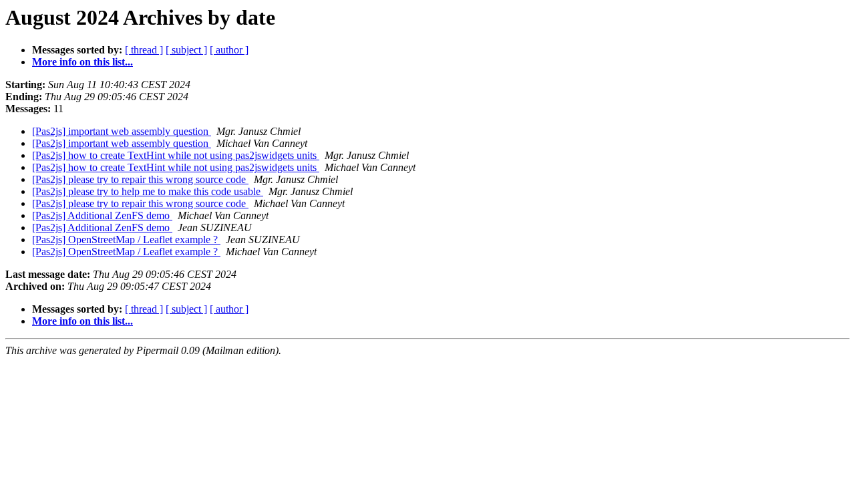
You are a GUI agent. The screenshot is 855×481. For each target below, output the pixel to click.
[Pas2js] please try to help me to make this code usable (147, 191)
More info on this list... (82, 61)
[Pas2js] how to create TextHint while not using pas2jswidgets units (175, 155)
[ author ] (229, 49)
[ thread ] (144, 49)
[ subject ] (186, 49)
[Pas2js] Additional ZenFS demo (102, 215)
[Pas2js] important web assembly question (121, 131)
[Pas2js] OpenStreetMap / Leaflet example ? (126, 239)
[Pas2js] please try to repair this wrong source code (140, 179)
